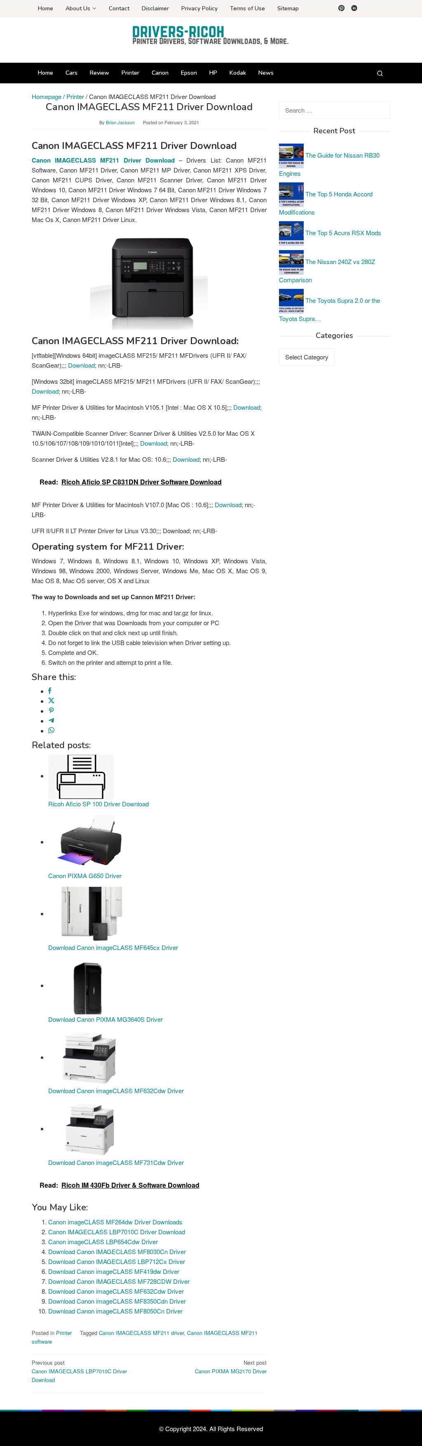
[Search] (380, 73)
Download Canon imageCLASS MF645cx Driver (113, 947)
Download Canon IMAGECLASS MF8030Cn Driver (117, 1251)
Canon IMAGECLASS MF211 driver (141, 1333)
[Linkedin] (354, 8)
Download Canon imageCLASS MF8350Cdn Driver (117, 1301)
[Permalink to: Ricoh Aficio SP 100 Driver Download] (81, 775)
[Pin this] (51, 710)
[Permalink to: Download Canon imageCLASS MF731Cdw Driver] (89, 1128)
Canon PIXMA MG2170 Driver (231, 1367)
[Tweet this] (51, 701)
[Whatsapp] (51, 730)
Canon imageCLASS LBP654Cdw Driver (103, 1241)
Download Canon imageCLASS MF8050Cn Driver (115, 1311)
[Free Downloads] (211, 35)
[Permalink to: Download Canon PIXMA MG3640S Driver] (89, 985)
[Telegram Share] (51, 720)
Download (81, 365)
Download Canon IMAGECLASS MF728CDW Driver (119, 1281)
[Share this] (49, 691)
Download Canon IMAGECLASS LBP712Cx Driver (116, 1261)
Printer (64, 1333)
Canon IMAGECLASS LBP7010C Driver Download (116, 1231)
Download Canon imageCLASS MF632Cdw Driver (116, 1090)
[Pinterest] (341, 8)
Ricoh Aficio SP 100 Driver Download (98, 803)
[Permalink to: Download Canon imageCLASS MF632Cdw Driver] (89, 1057)
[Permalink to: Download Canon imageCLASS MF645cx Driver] (89, 913)
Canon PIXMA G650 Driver (85, 875)
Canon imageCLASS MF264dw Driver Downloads (115, 1221)
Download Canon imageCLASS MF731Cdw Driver (116, 1162)
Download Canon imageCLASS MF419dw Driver (113, 1271)
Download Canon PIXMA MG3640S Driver (105, 1019)
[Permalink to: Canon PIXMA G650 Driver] (89, 841)
